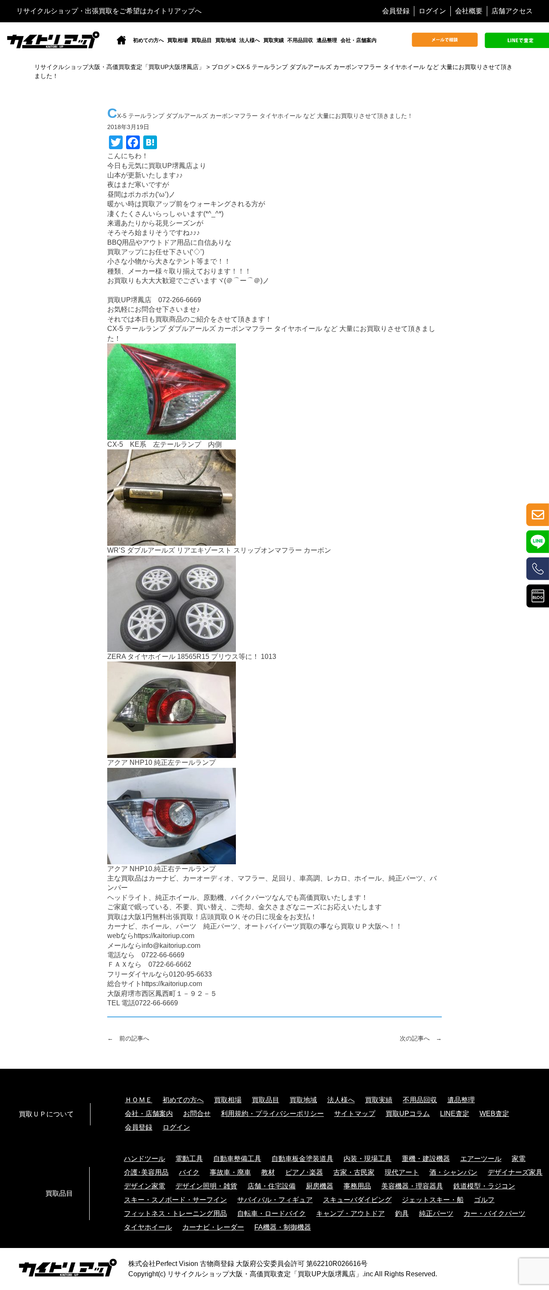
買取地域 (225, 40)
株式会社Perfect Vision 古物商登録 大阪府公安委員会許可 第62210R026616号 (248, 1263)
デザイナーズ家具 (515, 1172)
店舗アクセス (512, 11)
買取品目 (201, 40)
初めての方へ (148, 40)
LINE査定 (454, 1113)
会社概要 (469, 11)
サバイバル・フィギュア (275, 1199)
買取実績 (273, 40)
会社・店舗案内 (359, 40)
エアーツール (480, 1158)
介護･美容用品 (146, 1172)
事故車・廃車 (230, 1172)
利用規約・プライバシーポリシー (272, 1113)
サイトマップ (354, 1113)
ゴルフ (484, 1199)
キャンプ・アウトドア (350, 1213)
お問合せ (197, 1113)
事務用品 (357, 1186)
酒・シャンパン (453, 1172)
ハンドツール (144, 1158)
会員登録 (396, 11)
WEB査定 (494, 1113)
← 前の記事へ (128, 1038)
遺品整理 (327, 40)
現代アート (402, 1172)
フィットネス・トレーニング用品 (175, 1213)
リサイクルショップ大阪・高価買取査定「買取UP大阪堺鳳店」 (264, 1274)
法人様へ (249, 40)
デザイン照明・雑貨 (206, 1186)
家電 (518, 1158)
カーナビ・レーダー (213, 1227)
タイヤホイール (148, 1227)
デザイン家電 (144, 1186)
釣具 (402, 1213)
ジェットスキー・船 (433, 1199)
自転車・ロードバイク (271, 1213)
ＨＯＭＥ (138, 1100)
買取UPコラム (408, 1113)
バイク (189, 1172)
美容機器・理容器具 (412, 1186)
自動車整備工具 (237, 1158)
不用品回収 (300, 40)
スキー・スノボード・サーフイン (175, 1199)
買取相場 (177, 40)
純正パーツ (436, 1213)
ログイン (432, 11)
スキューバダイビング (357, 1199)
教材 (268, 1172)
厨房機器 (319, 1186)
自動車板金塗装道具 (302, 1158)
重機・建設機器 (426, 1158)
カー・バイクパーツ (494, 1213)
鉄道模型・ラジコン (484, 1186)
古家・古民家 (353, 1172)
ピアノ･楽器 (304, 1172)
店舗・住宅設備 (271, 1186)
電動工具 (189, 1158)
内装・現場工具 (368, 1158)
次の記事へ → (421, 1038)
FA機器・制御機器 (282, 1227)
